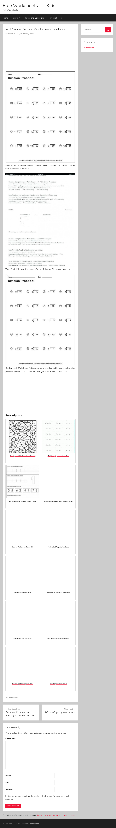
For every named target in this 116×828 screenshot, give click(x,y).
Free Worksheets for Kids (29, 5)
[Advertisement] (40, 52)
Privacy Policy (55, 18)
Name (8, 775)
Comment (10, 739)
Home (5, 18)
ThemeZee (34, 824)
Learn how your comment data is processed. (57, 815)
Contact (16, 18)
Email (8, 782)
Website (9, 789)
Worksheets (13, 698)
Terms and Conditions (34, 18)
